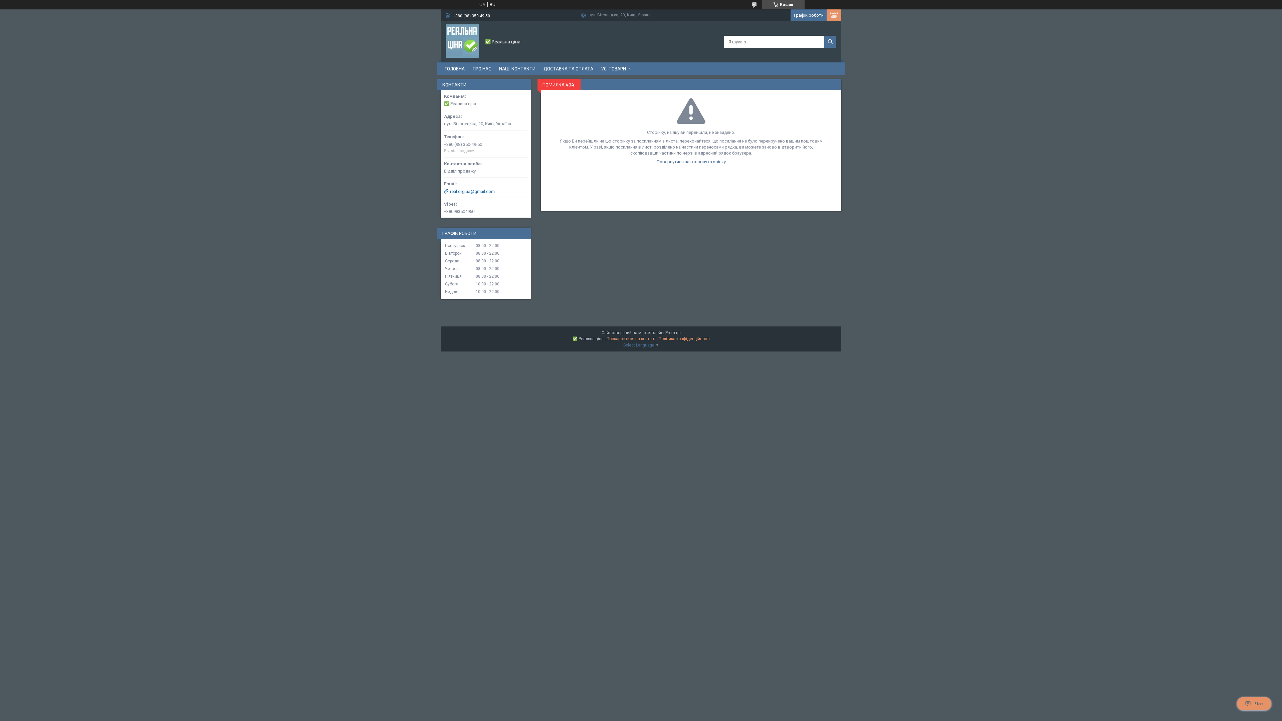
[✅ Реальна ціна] (462, 41)
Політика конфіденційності (684, 338)
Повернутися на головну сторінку (691, 161)
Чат (1259, 703)
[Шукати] (830, 42)
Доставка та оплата (568, 68)
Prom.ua (673, 332)
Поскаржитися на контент (631, 338)
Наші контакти (517, 68)
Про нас (482, 68)
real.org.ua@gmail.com (472, 191)
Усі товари (613, 68)
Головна (455, 68)
